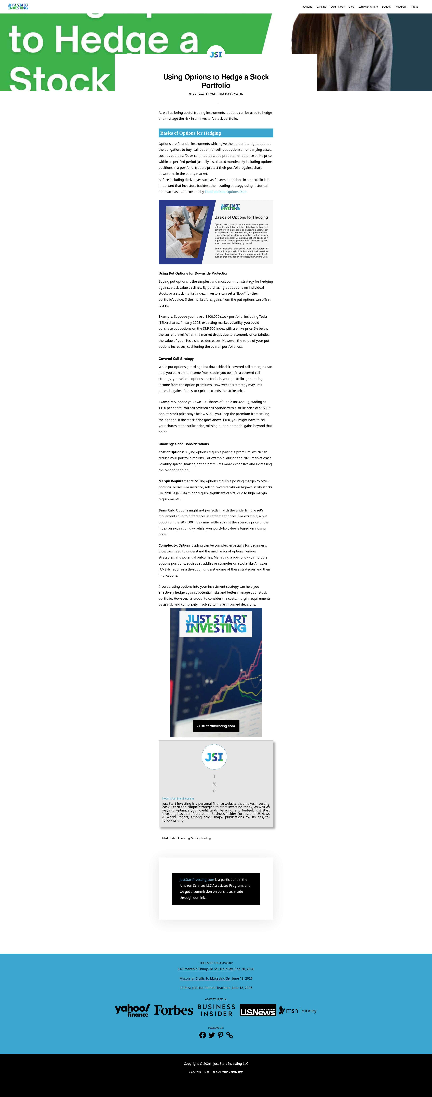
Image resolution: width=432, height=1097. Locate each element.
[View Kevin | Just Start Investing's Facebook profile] (214, 776)
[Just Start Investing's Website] (229, 1035)
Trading (206, 838)
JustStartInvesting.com (197, 879)
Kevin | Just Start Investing (178, 798)
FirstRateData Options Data (226, 192)
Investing (184, 838)
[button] (422, 6)
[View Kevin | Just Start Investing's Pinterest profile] (214, 791)
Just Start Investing (18, 7)
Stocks (195, 838)
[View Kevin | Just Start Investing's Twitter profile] (214, 784)
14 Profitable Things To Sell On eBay (205, 969)
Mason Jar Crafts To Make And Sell (205, 978)
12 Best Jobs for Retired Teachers (205, 988)
